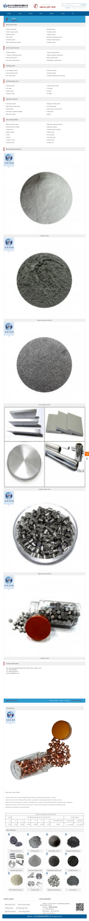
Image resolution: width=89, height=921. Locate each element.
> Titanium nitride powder (52, 52)
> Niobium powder (10, 34)
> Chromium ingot (9, 85)
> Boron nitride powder (11, 57)
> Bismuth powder (50, 29)
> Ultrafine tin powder (10, 29)
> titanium (7, 137)
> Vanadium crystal (10, 140)
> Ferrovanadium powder (11, 73)
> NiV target (8, 88)
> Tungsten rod (50, 142)
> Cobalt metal (49, 111)
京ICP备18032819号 (56, 916)
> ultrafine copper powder (11, 32)
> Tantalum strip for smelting (53, 129)
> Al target (48, 91)
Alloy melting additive (12, 119)
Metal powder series (11, 24)
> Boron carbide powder (52, 57)
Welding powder (10, 66)
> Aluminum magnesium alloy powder (55, 75)
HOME (9, 13)
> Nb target (49, 93)
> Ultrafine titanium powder (53, 39)
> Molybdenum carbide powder (53, 60)
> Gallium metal (50, 132)
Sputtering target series (12, 81)
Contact (63, 13)
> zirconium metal (9, 142)
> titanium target (9, 91)
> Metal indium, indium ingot (12, 106)
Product (30, 13)
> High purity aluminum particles (54, 124)
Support (52, 13)
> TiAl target (49, 88)
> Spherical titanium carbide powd (54, 55)
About (19, 13)
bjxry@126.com (51, 913)
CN (73, 13)
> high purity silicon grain (11, 124)
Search (83, 4)
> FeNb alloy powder (51, 70)
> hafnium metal (9, 109)
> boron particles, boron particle (54, 109)
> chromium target (9, 93)
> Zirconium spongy (51, 106)
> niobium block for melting (12, 127)
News (41, 13)
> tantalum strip (9, 129)
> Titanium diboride (10, 52)
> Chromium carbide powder (12, 60)
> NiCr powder (9, 37)
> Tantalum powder (51, 42)
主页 (55, 700)
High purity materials (11, 99)
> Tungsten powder (51, 34)
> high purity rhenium (51, 127)
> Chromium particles (10, 103)
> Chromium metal (50, 137)
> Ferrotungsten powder (11, 70)
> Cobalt (7, 134)
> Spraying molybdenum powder (54, 37)
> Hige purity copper (10, 114)
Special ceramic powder (12, 48)
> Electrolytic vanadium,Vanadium (13, 111)
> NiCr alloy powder (10, 75)
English (61, 700)
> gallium (48, 114)
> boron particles (50, 134)
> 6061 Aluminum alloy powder (13, 42)
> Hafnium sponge (9, 132)
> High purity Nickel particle (53, 103)
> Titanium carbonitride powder (13, 55)
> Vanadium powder (51, 32)
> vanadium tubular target (52, 85)
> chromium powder (10, 39)
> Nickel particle (50, 140)
